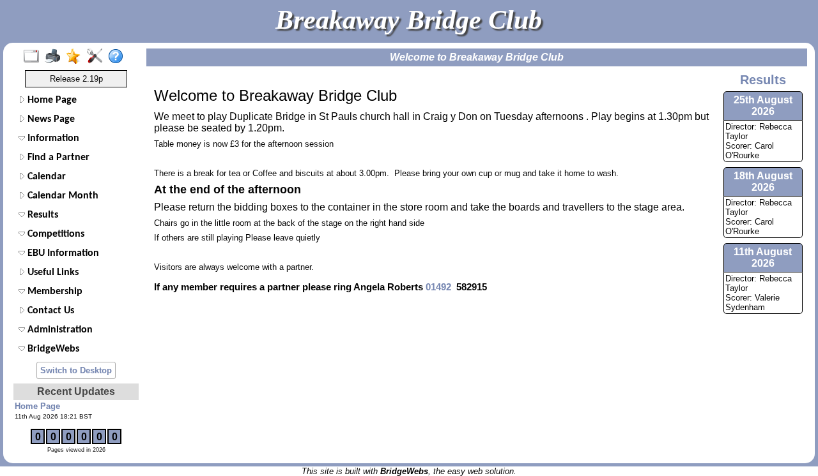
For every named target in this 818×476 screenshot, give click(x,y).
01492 (440, 286)
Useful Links (52, 272)
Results (41, 215)
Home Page (51, 100)
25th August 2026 (763, 105)
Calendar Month (61, 196)
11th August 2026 (763, 257)
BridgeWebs (52, 349)
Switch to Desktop (76, 370)
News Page (50, 119)
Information (52, 138)
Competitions (54, 234)
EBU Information (62, 253)
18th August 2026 (763, 181)
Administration (59, 330)
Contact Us (49, 311)
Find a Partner (57, 157)
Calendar (45, 177)
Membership (53, 291)
